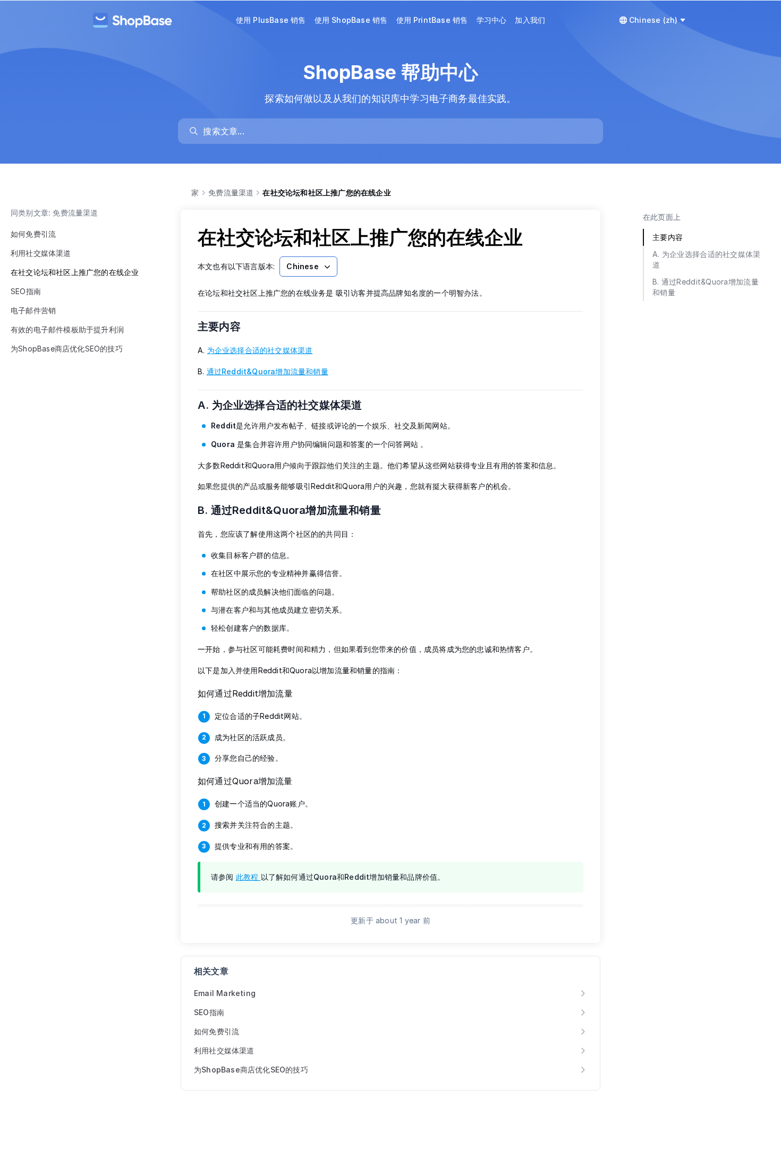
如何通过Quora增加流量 (245, 781)
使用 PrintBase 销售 (432, 19)
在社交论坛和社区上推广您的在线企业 (75, 272)
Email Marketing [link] (225, 993)
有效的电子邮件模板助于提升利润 (67, 329)
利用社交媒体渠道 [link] (224, 1050)
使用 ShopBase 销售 (351, 19)
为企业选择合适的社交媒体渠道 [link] (260, 350)
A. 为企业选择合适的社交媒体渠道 (287, 405)
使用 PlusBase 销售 (271, 19)
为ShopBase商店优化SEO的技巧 (67, 348)
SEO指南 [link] (209, 1012)
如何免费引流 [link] (216, 1031)
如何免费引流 (33, 233)
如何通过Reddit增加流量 (245, 693)
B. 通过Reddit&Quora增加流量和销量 (296, 510)
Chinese (302, 266)
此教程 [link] (248, 876)
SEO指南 (26, 291)
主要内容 (226, 326)
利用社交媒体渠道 (41, 253)
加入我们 (530, 19)
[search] (395, 131)
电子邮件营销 (33, 310)
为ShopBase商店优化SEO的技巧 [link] (251, 1069)
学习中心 (492, 19)
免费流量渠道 (230, 192)
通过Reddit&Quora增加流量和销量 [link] (267, 371)
